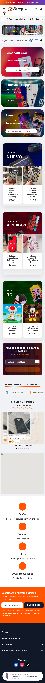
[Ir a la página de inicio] (18, 8)
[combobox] (22, 362)
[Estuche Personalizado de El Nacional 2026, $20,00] (12, 251)
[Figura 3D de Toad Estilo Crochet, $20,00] (12, 321)
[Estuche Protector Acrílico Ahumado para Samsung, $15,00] (12, 185)
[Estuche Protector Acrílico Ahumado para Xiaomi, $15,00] (32, 185)
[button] (36, 9)
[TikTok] (28, 665)
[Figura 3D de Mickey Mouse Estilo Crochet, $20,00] (32, 321)
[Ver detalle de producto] (7, 676)
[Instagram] (22, 665)
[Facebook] (16, 665)
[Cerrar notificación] (41, 676)
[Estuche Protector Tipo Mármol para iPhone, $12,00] (32, 251)
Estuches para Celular (15, 19)
